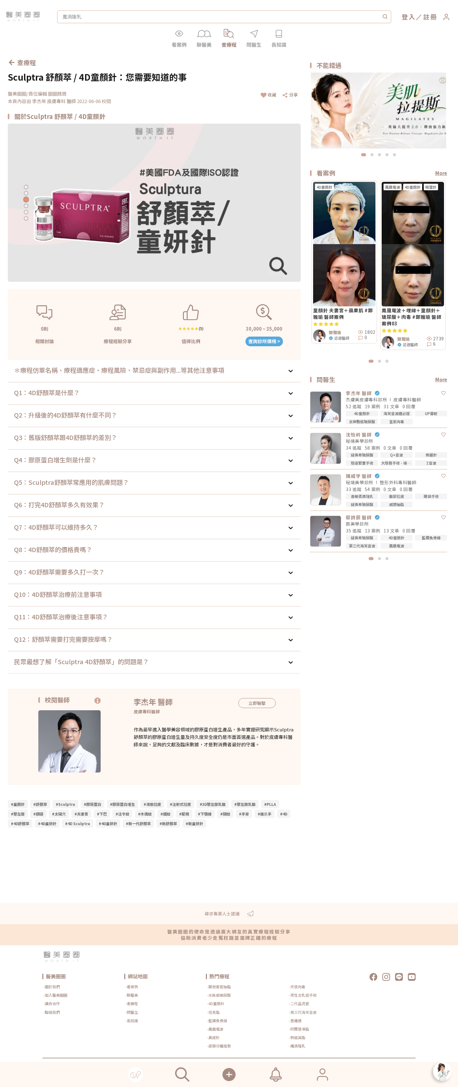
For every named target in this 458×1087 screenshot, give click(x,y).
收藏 (272, 95)
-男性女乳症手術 (303, 995)
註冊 (430, 16)
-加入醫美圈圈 (55, 995)
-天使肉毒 (297, 986)
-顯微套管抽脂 (219, 986)
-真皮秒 (213, 1037)
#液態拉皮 (152, 804)
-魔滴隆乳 (297, 1045)
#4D (283, 813)
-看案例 (132, 986)
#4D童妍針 (47, 823)
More (441, 173)
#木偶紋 (145, 813)
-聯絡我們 (52, 1012)
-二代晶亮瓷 (299, 1003)
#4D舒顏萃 (20, 823)
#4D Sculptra (77, 823)
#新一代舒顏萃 (138, 823)
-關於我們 (52, 986)
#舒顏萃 (40, 804)
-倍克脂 (213, 1012)
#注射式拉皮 (180, 804)
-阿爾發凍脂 (299, 1029)
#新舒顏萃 (168, 823)
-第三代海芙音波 (303, 1012)
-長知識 (132, 1020)
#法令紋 (122, 813)
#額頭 (38, 813)
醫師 (72, 101)
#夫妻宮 (81, 813)
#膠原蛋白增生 (122, 804)
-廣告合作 (52, 1003)
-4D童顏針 (215, 1003)
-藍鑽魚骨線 (217, 1020)
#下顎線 (205, 813)
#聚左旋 (18, 813)
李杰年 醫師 (153, 701)
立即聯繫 (257, 703)
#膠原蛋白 (92, 804)
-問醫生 (132, 1012)
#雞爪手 (264, 813)
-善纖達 (295, 1020)
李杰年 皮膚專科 (49, 101)
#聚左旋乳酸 (244, 804)
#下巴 (102, 813)
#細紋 (165, 813)
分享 (293, 95)
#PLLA (270, 804)
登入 (409, 16)
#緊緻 (184, 813)
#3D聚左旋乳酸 (213, 804)
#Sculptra (65, 804)
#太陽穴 (59, 813)
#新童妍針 (194, 823)
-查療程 (132, 1003)
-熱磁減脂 (297, 1037)
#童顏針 (18, 804)
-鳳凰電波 (215, 1029)
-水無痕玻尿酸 (219, 995)
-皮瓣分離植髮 (219, 1045)
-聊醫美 (132, 995)
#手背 (244, 813)
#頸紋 (225, 813)
